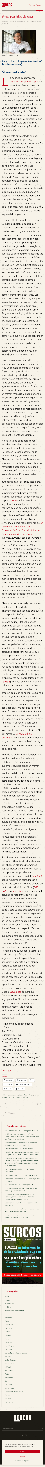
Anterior (6, 1104)
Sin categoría (9, 1388)
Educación (8, 1342)
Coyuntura (8, 1328)
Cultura (7, 1332)
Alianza (7, 1300)
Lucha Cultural (10, 1360)
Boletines (8, 1318)
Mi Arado (8, 1367)
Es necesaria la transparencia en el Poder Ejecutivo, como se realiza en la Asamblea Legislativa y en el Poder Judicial (20, 1196)
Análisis (28, 22)
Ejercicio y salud (10, 1346)
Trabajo (7, 1395)
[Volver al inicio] (7, 5)
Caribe (7, 1321)
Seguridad (8, 1385)
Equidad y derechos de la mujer (16, 1353)
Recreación (9, 1377)
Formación (8, 1356)
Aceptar (22, 1451)
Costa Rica (23, 1095)
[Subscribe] (41, 1429)
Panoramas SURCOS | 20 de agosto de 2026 (21, 1185)
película (30, 1095)
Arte (6, 1314)
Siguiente (39, 1104)
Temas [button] (38, 5)
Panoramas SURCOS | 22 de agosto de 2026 (21, 1131)
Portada (32, 5)
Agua (7, 1296)
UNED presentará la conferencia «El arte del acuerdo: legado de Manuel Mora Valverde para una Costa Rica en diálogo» (22, 1136)
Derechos (8, 1339)
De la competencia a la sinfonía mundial (19, 1149)
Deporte (8, 1335)
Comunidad (9, 1325)
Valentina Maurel (21, 1097)
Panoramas (9, 1370)
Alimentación (10, 1303)
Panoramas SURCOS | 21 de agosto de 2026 (21, 1175)
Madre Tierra (9, 1363)
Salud (7, 1381)
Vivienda (8, 1399)
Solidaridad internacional (14, 1392)
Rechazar (22, 1456)
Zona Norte (9, 1402)
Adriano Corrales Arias (10, 1095)
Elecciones (8, 1349)
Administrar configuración (22, 1461)
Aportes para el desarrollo (14, 1311)
